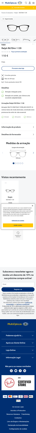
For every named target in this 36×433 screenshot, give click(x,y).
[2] (16, 163)
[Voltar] (2, 7)
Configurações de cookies (18, 429)
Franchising (26, 414)
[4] (20, 163)
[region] (18, 216)
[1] (13, 163)
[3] (18, 163)
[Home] (13, 2)
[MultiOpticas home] (18, 324)
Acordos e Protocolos (18, 410)
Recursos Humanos (13, 414)
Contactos (18, 418)
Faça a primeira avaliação (19, 51)
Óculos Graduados (7, 12)
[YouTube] (15, 370)
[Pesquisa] (26, 3)
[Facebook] (20, 370)
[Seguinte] (33, 7)
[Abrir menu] (2, 3)
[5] (22, 163)
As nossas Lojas (18, 407)
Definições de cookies (18, 220)
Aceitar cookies (18, 225)
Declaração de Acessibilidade (18, 425)
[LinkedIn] (24, 370)
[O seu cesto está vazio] (33, 3)
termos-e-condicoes (23, 304)
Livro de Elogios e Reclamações (18, 421)
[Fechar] (32, 206)
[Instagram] (11, 370)
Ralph (16, 12)
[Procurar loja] (30, 3)
